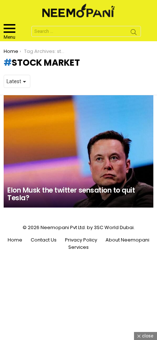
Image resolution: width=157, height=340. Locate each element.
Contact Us (44, 240)
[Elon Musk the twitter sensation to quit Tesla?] (78, 151)
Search (133, 33)
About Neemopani (127, 240)
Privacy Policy (81, 240)
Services (78, 247)
